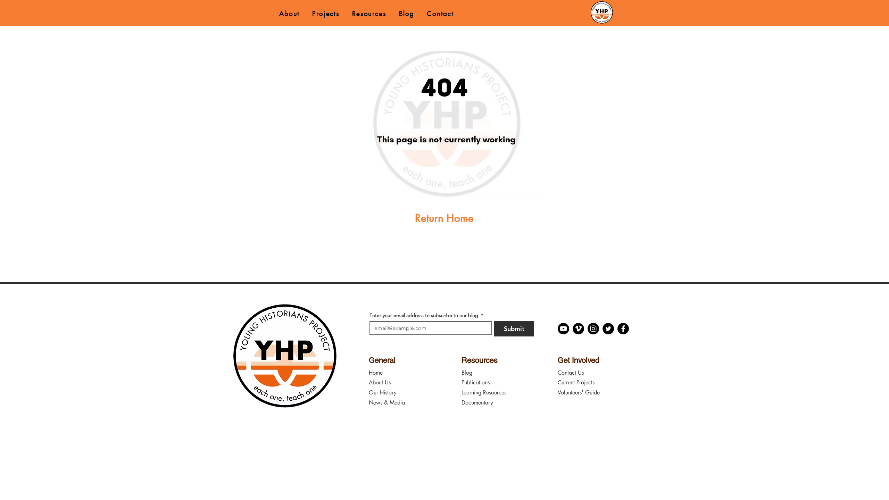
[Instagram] (593, 328)
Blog (467, 372)
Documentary (477, 402)
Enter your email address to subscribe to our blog (426, 315)
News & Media (387, 402)
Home (376, 372)
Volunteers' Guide (579, 392)
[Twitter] (608, 328)
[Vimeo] (578, 328)
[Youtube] (563, 328)
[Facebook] (623, 328)
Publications (476, 382)
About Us (380, 382)
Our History (383, 392)
